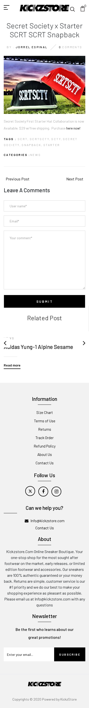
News (35, 154)
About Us (44, 454)
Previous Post (17, 178)
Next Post (74, 178)
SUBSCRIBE (69, 654)
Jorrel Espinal (32, 47)
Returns (44, 429)
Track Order (44, 437)
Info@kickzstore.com (47, 520)
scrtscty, (40, 139)
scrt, (23, 139)
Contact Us (45, 463)
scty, (56, 139)
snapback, (32, 145)
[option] (44, 345)
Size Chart (44, 412)
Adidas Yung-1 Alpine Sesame (38, 346)
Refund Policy (45, 446)
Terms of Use (44, 421)
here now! (73, 128)
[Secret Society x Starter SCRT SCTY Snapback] (44, 84)
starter (51, 145)
